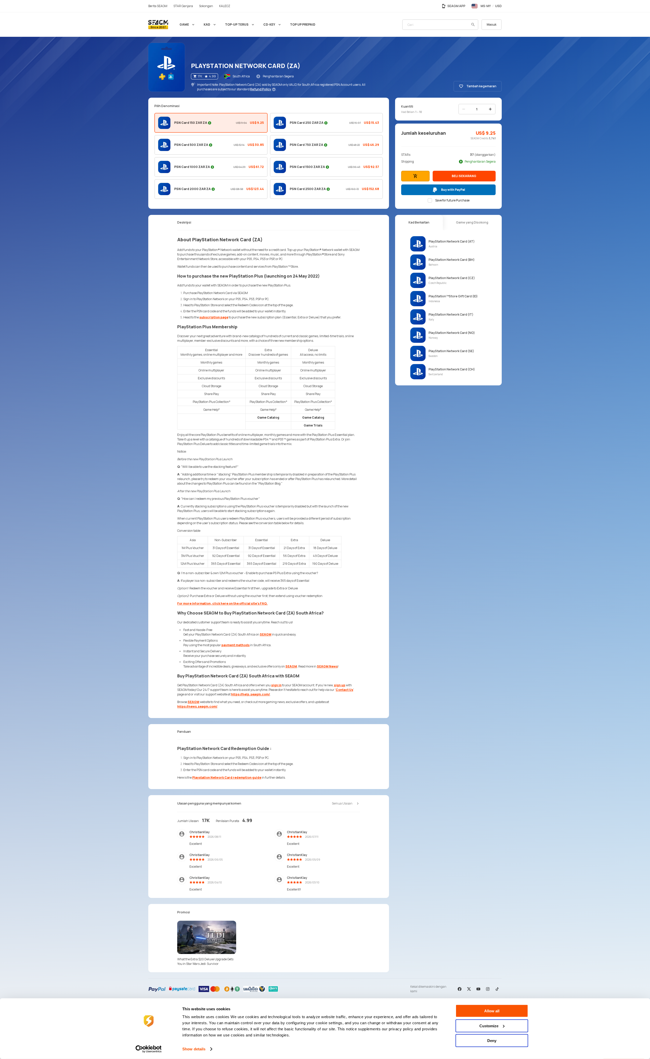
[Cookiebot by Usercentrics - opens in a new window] (148, 1049)
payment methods (235, 645)
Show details (193, 1049)
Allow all (491, 1011)
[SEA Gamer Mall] (158, 24)
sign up (339, 685)
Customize (488, 1025)
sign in (276, 685)
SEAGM (265, 634)
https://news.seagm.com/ (197, 706)
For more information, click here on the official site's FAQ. (222, 603)
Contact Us (344, 690)
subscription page (213, 317)
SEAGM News (327, 666)
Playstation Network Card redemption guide (226, 777)
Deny (491, 1040)
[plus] (490, 109)
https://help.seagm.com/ (250, 694)
